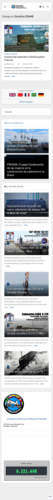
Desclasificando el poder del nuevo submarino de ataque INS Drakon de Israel (26, 209)
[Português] (33, 95)
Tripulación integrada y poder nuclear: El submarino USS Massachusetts (24, 146)
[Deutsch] (41, 95)
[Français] (27, 95)
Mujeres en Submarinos (14, 122)
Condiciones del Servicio (17, 419)
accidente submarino (11, 54)
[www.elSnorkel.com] (19, 8)
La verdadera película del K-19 (25, 371)
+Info (13, 76)
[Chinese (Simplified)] (20, 95)
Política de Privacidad (37, 419)
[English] (12, 95)
